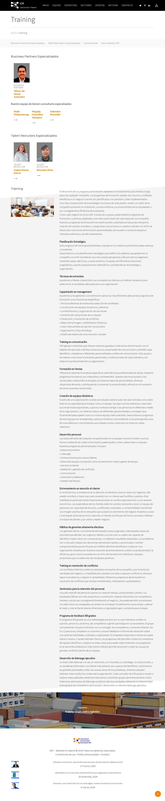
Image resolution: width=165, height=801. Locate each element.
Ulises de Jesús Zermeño (19, 94)
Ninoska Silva (45, 170)
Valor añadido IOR (110, 43)
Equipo (57, 5)
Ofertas (100, 5)
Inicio (46, 5)
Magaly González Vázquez (37, 114)
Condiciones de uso (66, 754)
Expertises (71, 5)
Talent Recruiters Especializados (64, 43)
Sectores (86, 5)
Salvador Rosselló (55, 113)
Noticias (113, 5)
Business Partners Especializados (28, 43)
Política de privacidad (88, 754)
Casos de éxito (90, 43)
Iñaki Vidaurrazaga (22, 113)
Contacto (127, 5)
